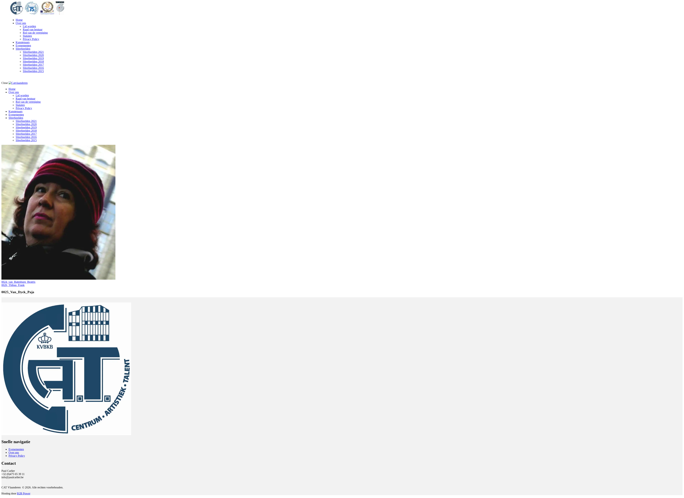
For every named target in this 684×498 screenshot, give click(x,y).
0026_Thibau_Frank (13, 285)
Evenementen (16, 449)
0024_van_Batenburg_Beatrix (18, 281)
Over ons (14, 452)
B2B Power (23, 493)
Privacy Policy (17, 455)
